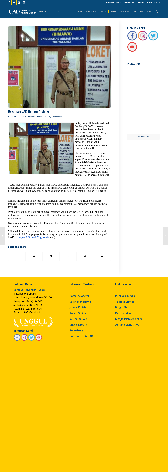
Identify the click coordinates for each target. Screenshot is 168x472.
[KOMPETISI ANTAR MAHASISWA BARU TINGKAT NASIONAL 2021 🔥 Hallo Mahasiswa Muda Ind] (152, 108)
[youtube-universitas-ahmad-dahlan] (132, 51)
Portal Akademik (79, 296)
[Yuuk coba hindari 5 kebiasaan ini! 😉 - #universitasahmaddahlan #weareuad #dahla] (135, 91)
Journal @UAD (78, 319)
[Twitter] (14, 2)
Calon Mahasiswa (113, 2)
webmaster (57, 116)
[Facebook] (9, 2)
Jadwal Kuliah (77, 307)
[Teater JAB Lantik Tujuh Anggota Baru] (2, 236)
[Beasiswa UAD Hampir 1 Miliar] (59, 67)
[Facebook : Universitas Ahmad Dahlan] (132, 40)
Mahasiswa (129, 2)
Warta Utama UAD (38, 116)
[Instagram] (23, 2)
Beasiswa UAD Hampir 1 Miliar (28, 111)
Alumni (141, 2)
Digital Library (78, 324)
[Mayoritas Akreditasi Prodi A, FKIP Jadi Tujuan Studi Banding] (165, 236)
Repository (76, 330)
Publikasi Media (125, 296)
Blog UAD (121, 307)
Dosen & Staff (153, 2)
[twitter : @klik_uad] (153, 40)
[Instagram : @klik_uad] (142, 40)
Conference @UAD (81, 336)
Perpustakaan (124, 313)
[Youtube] (19, 2)
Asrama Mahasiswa (127, 324)
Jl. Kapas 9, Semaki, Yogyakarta (32, 237)
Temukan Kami (143, 136)
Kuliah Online (77, 313)
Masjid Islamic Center (128, 319)
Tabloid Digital (124, 302)
